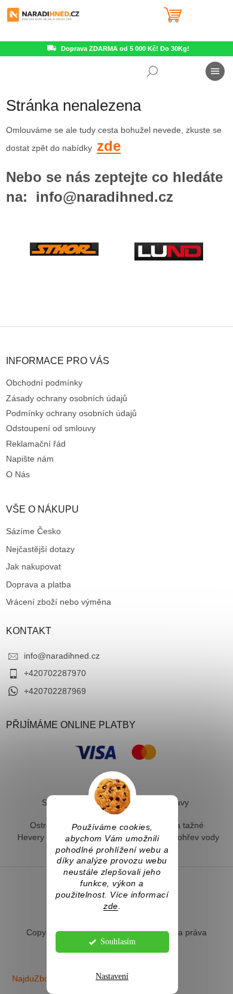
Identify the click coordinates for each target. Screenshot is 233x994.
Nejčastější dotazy (40, 549)
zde (110, 906)
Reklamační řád (36, 443)
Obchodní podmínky (44, 382)
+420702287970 (55, 673)
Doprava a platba (38, 584)
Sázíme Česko (33, 531)
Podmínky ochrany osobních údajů (71, 413)
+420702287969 (55, 691)
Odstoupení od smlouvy (51, 428)
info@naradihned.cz (62, 655)
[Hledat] (152, 71)
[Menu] (215, 71)
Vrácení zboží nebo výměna (58, 602)
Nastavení (112, 976)
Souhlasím (118, 941)
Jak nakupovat (33, 566)
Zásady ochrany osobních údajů (66, 398)
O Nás (18, 474)
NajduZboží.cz (39, 978)
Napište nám (30, 458)
